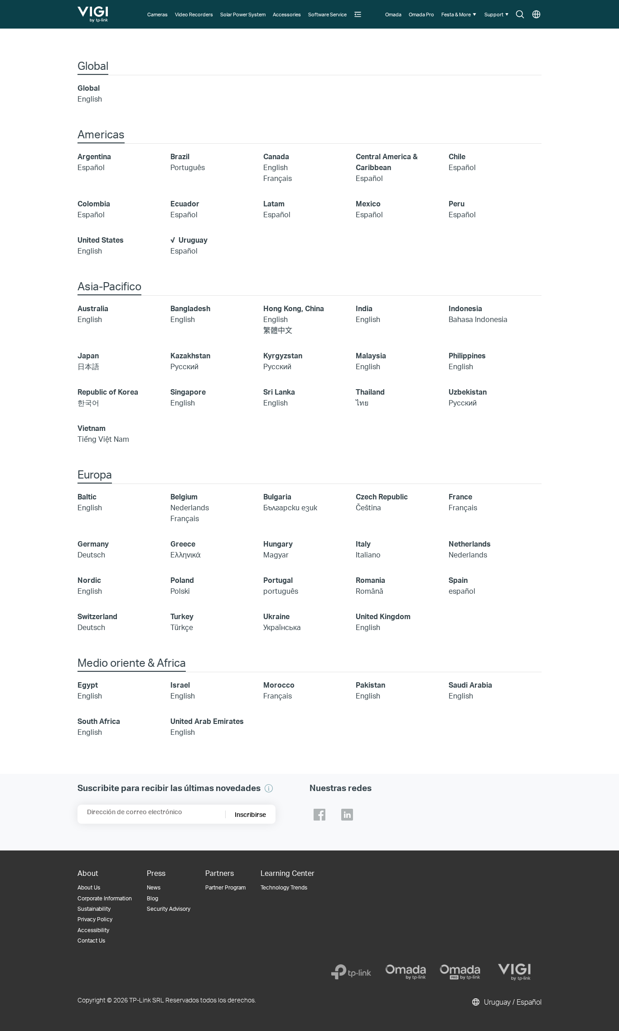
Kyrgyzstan (282, 355)
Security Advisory (168, 908)
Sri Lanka (279, 391)
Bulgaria (277, 496)
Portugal (278, 580)
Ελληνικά (185, 554)
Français (277, 178)
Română (369, 591)
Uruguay (193, 239)
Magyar (276, 554)
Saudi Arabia (470, 684)
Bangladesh (190, 308)
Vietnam (91, 428)
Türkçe (181, 627)
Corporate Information (104, 898)
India (364, 308)
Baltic (87, 496)
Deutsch (91, 554)
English (89, 98)
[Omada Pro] (460, 972)
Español (91, 167)
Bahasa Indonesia (478, 319)
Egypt (87, 684)
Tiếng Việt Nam (103, 439)
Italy (363, 543)
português (280, 591)
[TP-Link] (351, 972)
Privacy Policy (94, 919)
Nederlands (189, 507)
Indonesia (465, 308)
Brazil (179, 156)
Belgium (184, 496)
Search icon (520, 15)
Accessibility (93, 930)
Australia (92, 308)
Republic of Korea (107, 391)
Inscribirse (250, 814)
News (153, 887)
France (460, 496)
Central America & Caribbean (387, 161)
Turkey (181, 616)
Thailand (370, 391)
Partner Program (225, 887)
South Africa (98, 721)
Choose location (536, 15)
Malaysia (371, 355)
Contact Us (91, 940)
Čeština (368, 507)
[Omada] (405, 972)
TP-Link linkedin (347, 815)
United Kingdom (383, 616)
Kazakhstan (190, 355)
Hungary (278, 543)
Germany (93, 543)
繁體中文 (277, 330)
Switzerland (97, 616)
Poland (182, 580)
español (462, 591)
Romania (370, 580)
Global (88, 88)
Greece (182, 543)
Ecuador (184, 203)
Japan (88, 355)
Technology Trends (284, 887)
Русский (184, 366)
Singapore (188, 391)
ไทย (362, 402)
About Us (88, 887)
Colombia (93, 203)
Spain (458, 580)
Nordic (89, 580)
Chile (457, 156)
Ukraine (276, 616)
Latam (274, 203)
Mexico (368, 203)
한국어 (88, 402)
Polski (180, 591)
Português (187, 167)
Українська (282, 627)
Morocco (279, 684)
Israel (180, 684)
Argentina (94, 156)
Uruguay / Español (512, 1002)
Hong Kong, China (293, 308)
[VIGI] (514, 972)
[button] (358, 14)
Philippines (467, 355)
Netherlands (470, 543)
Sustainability (94, 908)
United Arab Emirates (207, 721)
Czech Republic (382, 496)
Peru (456, 203)
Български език (290, 507)
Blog (152, 898)
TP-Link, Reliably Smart (93, 11)
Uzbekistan (468, 391)
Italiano (368, 554)
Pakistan (370, 684)
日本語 (88, 366)
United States (100, 239)
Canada (276, 156)
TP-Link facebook (319, 815)
